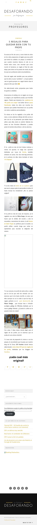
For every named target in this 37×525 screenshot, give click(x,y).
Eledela (24, 152)
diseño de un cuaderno (22, 186)
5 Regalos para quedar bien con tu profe (18, 44)
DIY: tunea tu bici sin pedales (13, 437)
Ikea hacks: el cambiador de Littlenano (16, 434)
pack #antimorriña (24, 301)
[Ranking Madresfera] (11, 452)
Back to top (27, 522)
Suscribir (10, 414)
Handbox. (7, 352)
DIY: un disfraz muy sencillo (13, 430)
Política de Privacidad (9, 520)
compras (18, 38)
